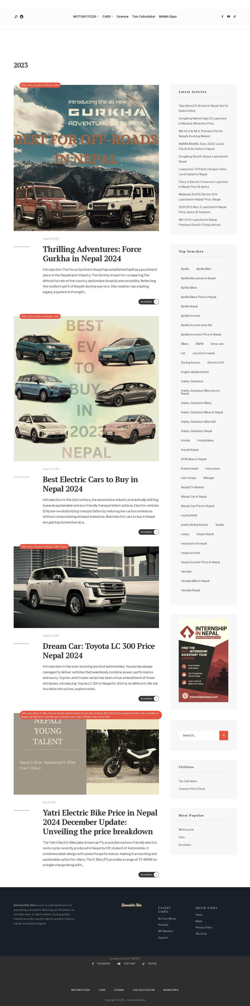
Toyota (63, 546)
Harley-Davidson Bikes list (198, 421)
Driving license (190, 362)
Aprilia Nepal (189, 306)
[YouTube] (228, 16)
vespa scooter (190, 553)
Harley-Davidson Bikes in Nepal (202, 412)
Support (163, 937)
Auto (29, 85)
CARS (106, 16)
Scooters (185, 845)
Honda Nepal (189, 450)
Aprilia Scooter (190, 316)
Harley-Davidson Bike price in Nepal (200, 392)
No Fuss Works (167, 918)
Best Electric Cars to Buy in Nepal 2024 (90, 484)
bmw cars (217, 344)
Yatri (142, 713)
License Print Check (192, 789)
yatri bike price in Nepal (57, 716)
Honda (185, 440)
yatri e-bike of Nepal (80, 716)
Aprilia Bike (203, 269)
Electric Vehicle (56, 713)
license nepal (189, 468)
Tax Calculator (143, 16)
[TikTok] (234, 16)
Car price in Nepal (43, 85)
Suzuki (219, 525)
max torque (188, 478)
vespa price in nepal (194, 543)
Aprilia (185, 269)
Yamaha (186, 571)
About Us (201, 933)
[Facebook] (222, 16)
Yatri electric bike (101, 716)
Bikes (36, 713)
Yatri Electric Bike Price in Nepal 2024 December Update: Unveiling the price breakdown (100, 821)
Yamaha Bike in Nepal (195, 581)
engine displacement (195, 372)
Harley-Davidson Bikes (196, 403)
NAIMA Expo (168, 16)
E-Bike (43, 713)
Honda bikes (205, 440)
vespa (185, 534)
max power (212, 468)
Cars (182, 837)
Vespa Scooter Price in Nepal (200, 562)
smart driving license (194, 525)
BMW (200, 344)
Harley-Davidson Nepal (196, 431)
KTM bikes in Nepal (193, 459)
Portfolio (163, 924)
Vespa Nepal (204, 534)
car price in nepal (203, 353)
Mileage (208, 478)
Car (183, 353)
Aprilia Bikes (189, 287)
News (199, 921)
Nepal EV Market (192, 487)
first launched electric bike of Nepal (84, 713)
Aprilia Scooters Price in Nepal (201, 334)
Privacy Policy (204, 927)
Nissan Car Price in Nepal (197, 506)
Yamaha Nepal (190, 590)
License (123, 16)
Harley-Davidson (192, 381)
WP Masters (165, 931)
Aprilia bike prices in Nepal (198, 278)
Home (199, 914)
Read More (149, 301)
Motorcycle (186, 829)
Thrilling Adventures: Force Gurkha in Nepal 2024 (92, 253)
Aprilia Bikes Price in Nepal (198, 297)
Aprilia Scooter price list (196, 325)
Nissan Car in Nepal (193, 496)
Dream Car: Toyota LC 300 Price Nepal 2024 (99, 650)
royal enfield (189, 515)
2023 (23, 85)
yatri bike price (36, 716)
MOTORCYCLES (84, 16)
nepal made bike (130, 713)
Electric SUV (215, 362)
